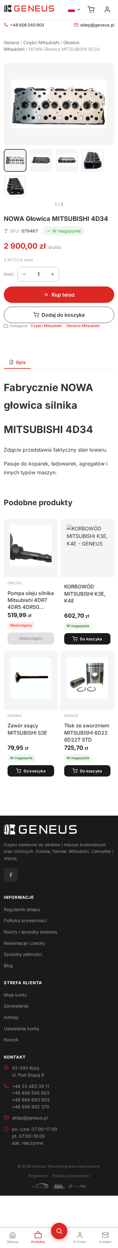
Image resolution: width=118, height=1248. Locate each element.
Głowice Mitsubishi (83, 325)
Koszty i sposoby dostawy (31, 931)
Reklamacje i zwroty (24, 943)
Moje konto (15, 994)
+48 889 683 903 (31, 1099)
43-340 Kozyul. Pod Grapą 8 (28, 1071)
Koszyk (11, 1039)
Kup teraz (63, 295)
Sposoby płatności (23, 954)
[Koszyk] (91, 9)
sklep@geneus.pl (97, 25)
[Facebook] (11, 875)
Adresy (11, 1017)
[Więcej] (52, 274)
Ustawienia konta (21, 1028)
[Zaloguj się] (107, 9)
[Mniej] (24, 274)
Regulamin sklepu (22, 909)
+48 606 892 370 (30, 1106)
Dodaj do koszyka (63, 315)
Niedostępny (30, 638)
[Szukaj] (59, 1231)
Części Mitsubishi (41, 42)
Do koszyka (91, 639)
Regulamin (38, 1175)
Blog (8, 965)
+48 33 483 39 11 (30, 1086)
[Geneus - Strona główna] (29, 9)
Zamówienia (16, 1005)
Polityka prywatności (25, 920)
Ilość (9, 274)
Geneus (11, 42)
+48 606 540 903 (27, 25)
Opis (21, 362)
